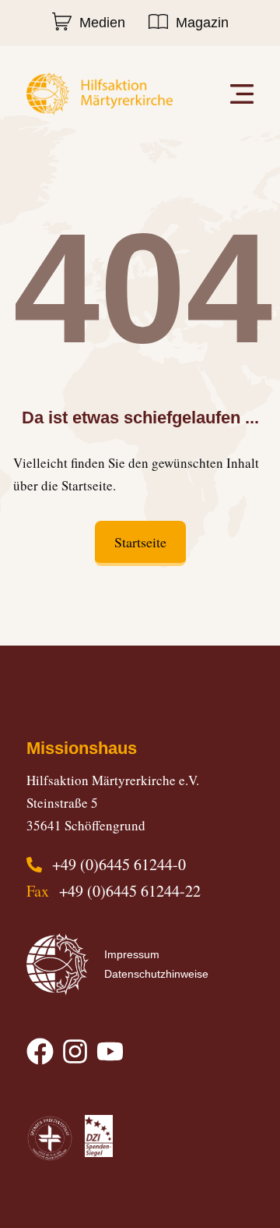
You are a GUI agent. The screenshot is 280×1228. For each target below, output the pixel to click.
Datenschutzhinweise (156, 974)
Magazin (202, 22)
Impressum (131, 954)
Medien (102, 22)
